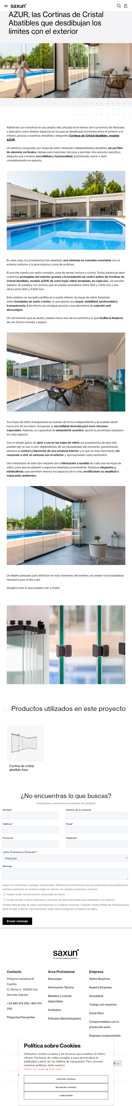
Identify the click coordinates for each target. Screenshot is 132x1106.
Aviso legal (55, 1069)
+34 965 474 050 (18, 1003)
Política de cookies (35, 1069)
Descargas (55, 978)
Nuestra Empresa (100, 987)
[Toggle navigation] (6, 6)
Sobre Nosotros (99, 978)
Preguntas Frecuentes (21, 1017)
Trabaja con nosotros (103, 1004)
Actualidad (96, 996)
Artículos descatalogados (64, 1018)
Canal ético (96, 1013)
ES (114, 1063)
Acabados (54, 1010)
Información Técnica (61, 987)
